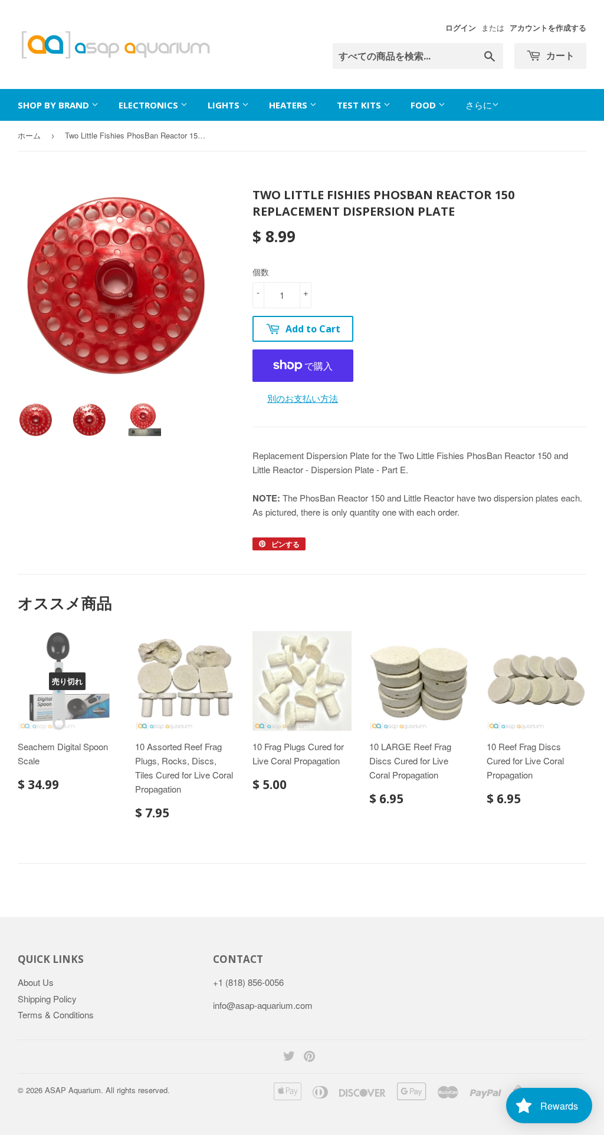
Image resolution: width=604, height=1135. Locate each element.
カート (559, 55)
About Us (36, 982)
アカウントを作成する (548, 27)
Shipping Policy (47, 998)
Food (424, 105)
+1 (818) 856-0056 (248, 982)
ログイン (460, 27)
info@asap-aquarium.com (263, 1005)
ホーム (29, 135)
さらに (478, 104)
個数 (260, 272)
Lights (225, 105)
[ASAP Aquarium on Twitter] (289, 1057)
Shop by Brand (54, 105)
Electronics (149, 105)
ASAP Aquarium (73, 1090)
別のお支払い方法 (302, 398)
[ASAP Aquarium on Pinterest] (309, 1057)
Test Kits (360, 105)
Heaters (289, 105)
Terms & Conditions (56, 1014)
